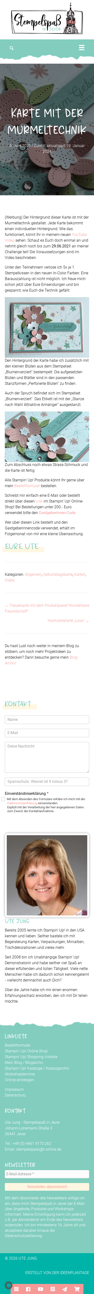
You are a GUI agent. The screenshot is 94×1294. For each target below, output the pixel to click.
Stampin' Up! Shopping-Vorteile (31, 1057)
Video (9, 580)
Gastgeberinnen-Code (57, 512)
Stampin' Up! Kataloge (23, 1068)
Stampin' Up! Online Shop (26, 1051)
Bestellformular (27, 486)
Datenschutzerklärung (22, 803)
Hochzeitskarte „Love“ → (68, 620)
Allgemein (33, 574)
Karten (79, 574)
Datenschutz (15, 1095)
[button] (12, 48)
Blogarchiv (34, 1062)
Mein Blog (13, 1062)
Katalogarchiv (57, 1068)
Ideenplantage (74, 1272)
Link (39, 501)
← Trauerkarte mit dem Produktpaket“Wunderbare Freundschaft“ (47, 608)
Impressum (14, 1089)
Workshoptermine (20, 1074)
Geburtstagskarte (58, 574)
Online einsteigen (19, 1080)
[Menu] (81, 47)
